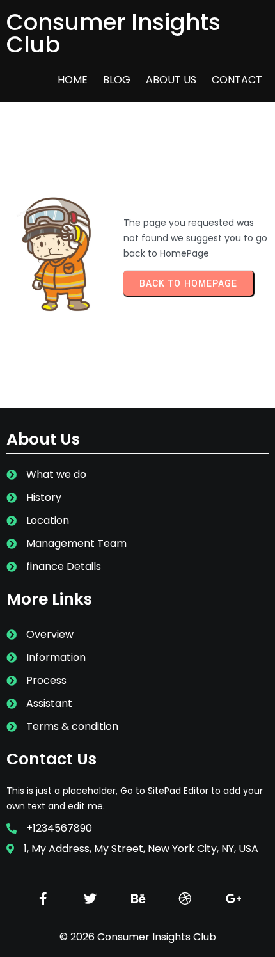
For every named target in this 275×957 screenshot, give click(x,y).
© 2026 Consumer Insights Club (137, 936)
